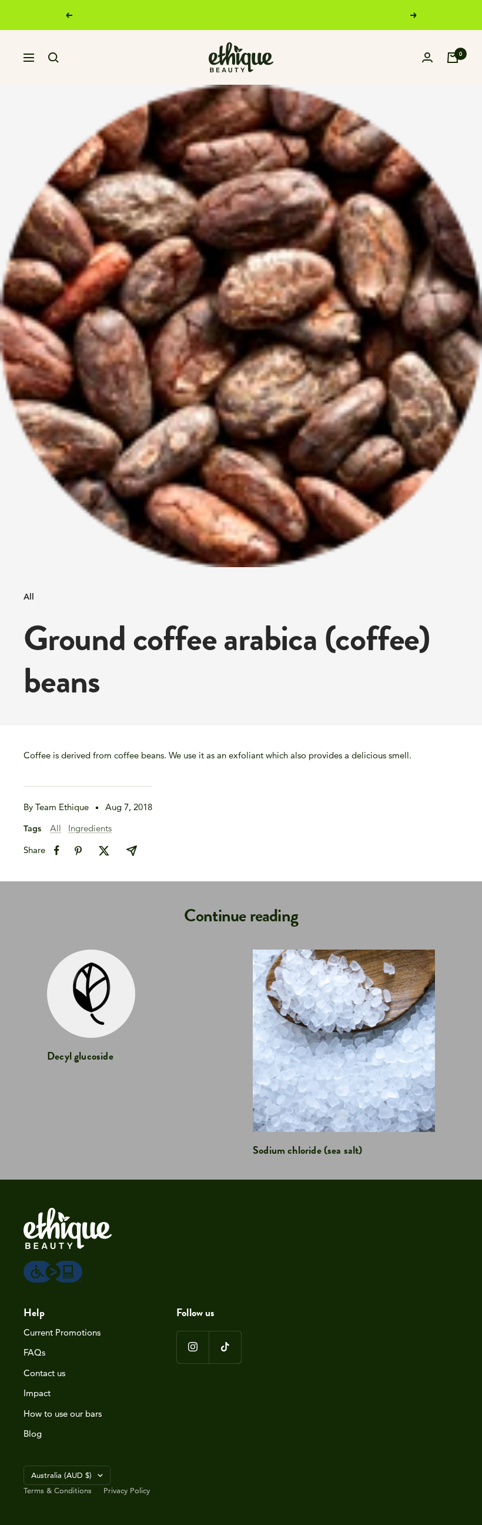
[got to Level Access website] (53, 1267)
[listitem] (56, 850)
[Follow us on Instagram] (192, 1347)
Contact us (44, 1373)
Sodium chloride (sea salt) (308, 1150)
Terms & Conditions (58, 1490)
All (29, 596)
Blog (33, 1433)
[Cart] (452, 57)
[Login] (427, 57)
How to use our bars (63, 1413)
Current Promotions (62, 1332)
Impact (37, 1393)
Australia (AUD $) (61, 1475)
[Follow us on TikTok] (225, 1347)
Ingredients (90, 828)
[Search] (53, 57)
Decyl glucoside (80, 1056)
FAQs (34, 1352)
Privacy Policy (126, 1490)
